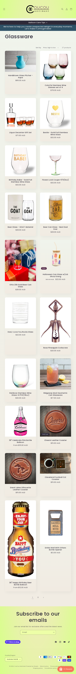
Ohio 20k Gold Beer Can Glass (20, 286)
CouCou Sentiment (20, 666)
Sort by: (38, 48)
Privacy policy (54, 666)
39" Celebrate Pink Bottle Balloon (20, 441)
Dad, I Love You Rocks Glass (20, 332)
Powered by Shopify (32, 666)
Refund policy (44, 666)
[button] (4, 9)
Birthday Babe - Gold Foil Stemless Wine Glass (20, 181)
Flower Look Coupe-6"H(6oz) (55, 180)
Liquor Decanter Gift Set (20, 133)
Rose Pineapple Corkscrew (55, 348)
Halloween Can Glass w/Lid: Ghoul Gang (55, 275)
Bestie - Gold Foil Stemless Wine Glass (55, 134)
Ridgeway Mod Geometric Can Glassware (55, 394)
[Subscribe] (53, 632)
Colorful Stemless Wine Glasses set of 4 (55, 86)
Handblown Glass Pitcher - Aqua (20, 76)
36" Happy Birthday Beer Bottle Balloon (20, 584)
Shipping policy (38, 668)
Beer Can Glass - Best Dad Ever (55, 228)
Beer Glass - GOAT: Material (20, 227)
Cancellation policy (51, 668)
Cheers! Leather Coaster (55, 440)
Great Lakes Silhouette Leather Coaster (20, 489)
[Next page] (43, 597)
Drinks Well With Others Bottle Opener (55, 549)
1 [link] (32, 597)
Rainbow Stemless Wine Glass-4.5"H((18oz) (20, 394)
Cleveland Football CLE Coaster (55, 478)
